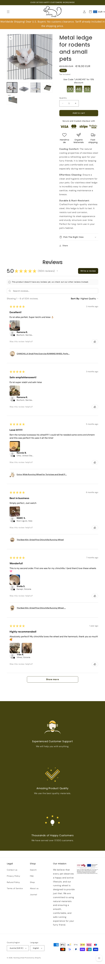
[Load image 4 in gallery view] (47, 87)
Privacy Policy (13, 876)
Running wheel (19, 958)
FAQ (32, 876)
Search (33, 870)
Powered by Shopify (33, 958)
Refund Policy (13, 882)
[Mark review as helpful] (95, 341)
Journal (33, 894)
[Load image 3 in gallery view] (35, 87)
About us (34, 888)
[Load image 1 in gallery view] (12, 87)
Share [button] (65, 245)
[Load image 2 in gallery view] (24, 87)
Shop (32, 882)
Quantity (63, 98)
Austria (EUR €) (16, 948)
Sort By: (75, 298)
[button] (8, 12)
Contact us (12, 870)
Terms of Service (15, 888)
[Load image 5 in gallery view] (12, 99)
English (36, 948)
